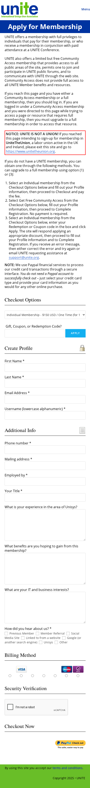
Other (63, 642)
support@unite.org (24, 257)
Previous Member (21, 633)
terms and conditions (67, 768)
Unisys (48, 642)
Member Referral (53, 633)
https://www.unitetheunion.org (30, 151)
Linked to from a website (43, 638)
